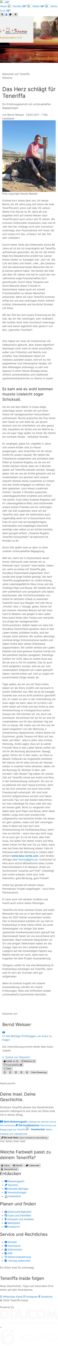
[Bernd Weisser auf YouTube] (3, 1032)
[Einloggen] (6, 14)
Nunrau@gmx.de (28, 859)
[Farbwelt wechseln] (10, 14)
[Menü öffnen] (15, 14)
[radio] (4, 1072)
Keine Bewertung (39, 1072)
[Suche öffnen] (2, 14)
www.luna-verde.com (25, 855)
